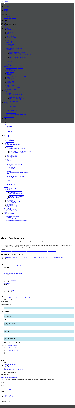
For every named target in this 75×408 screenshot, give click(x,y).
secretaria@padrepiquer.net (10, 364)
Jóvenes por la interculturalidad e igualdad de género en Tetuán (18, 297)
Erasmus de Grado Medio (9, 290)
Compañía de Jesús (12, 345)
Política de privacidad (14, 389)
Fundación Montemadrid (13, 350)
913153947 (6, 366)
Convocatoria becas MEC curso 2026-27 (13, 273)
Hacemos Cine (7, 283)
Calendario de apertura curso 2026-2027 (13, 265)
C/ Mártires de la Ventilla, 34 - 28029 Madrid (14, 369)
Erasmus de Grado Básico (10, 280)
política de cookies (14, 406)
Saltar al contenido (5, 1)
